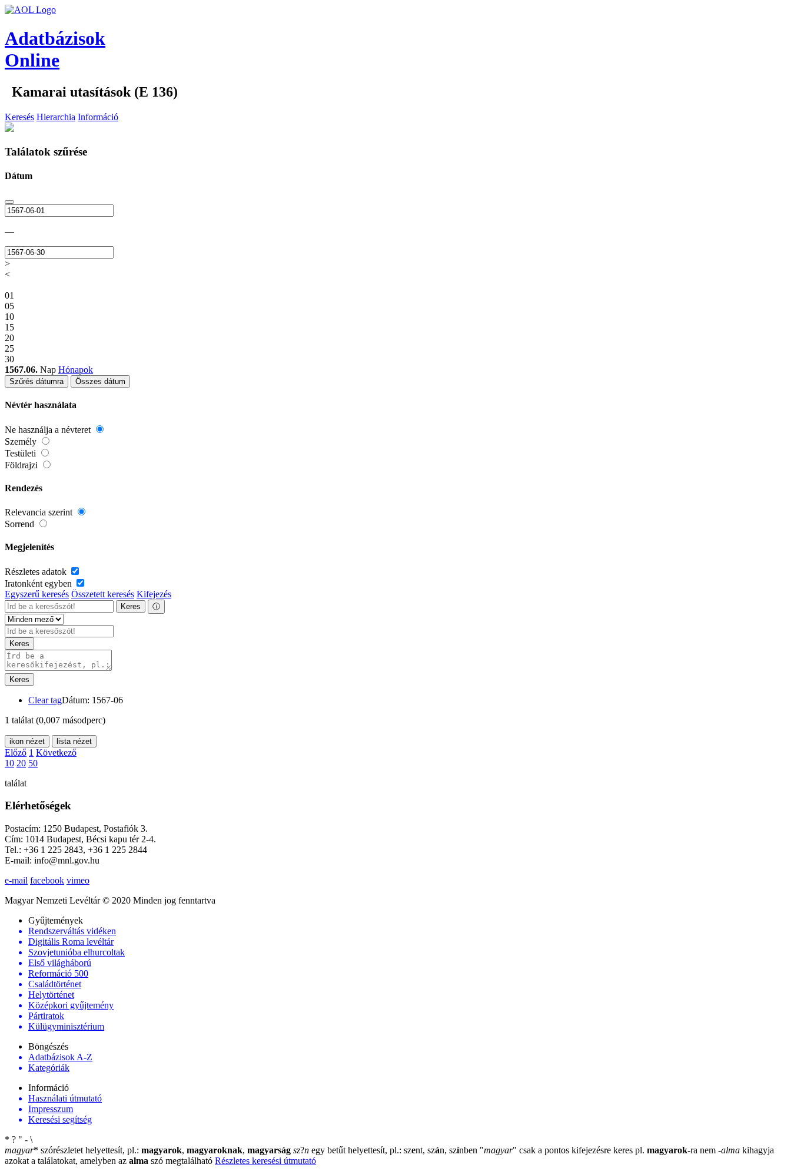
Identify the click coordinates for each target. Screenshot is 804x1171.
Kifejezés (154, 594)
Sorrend (20, 524)
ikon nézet (27, 741)
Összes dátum (100, 381)
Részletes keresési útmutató (265, 1161)
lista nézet (74, 741)
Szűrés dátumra (36, 381)
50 (33, 763)
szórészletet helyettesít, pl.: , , (148, 1150)
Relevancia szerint (40, 512)
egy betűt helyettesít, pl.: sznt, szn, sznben (386, 1150)
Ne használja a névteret (49, 430)
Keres (131, 606)
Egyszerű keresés (37, 594)
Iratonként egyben (39, 583)
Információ (98, 117)
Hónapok (75, 370)
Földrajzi (22, 465)
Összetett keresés (102, 594)
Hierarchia (55, 117)
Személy (22, 441)
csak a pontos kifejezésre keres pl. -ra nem (599, 1150)
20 (21, 763)
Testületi (21, 453)
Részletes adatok (37, 572)
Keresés (19, 117)
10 (9, 763)
